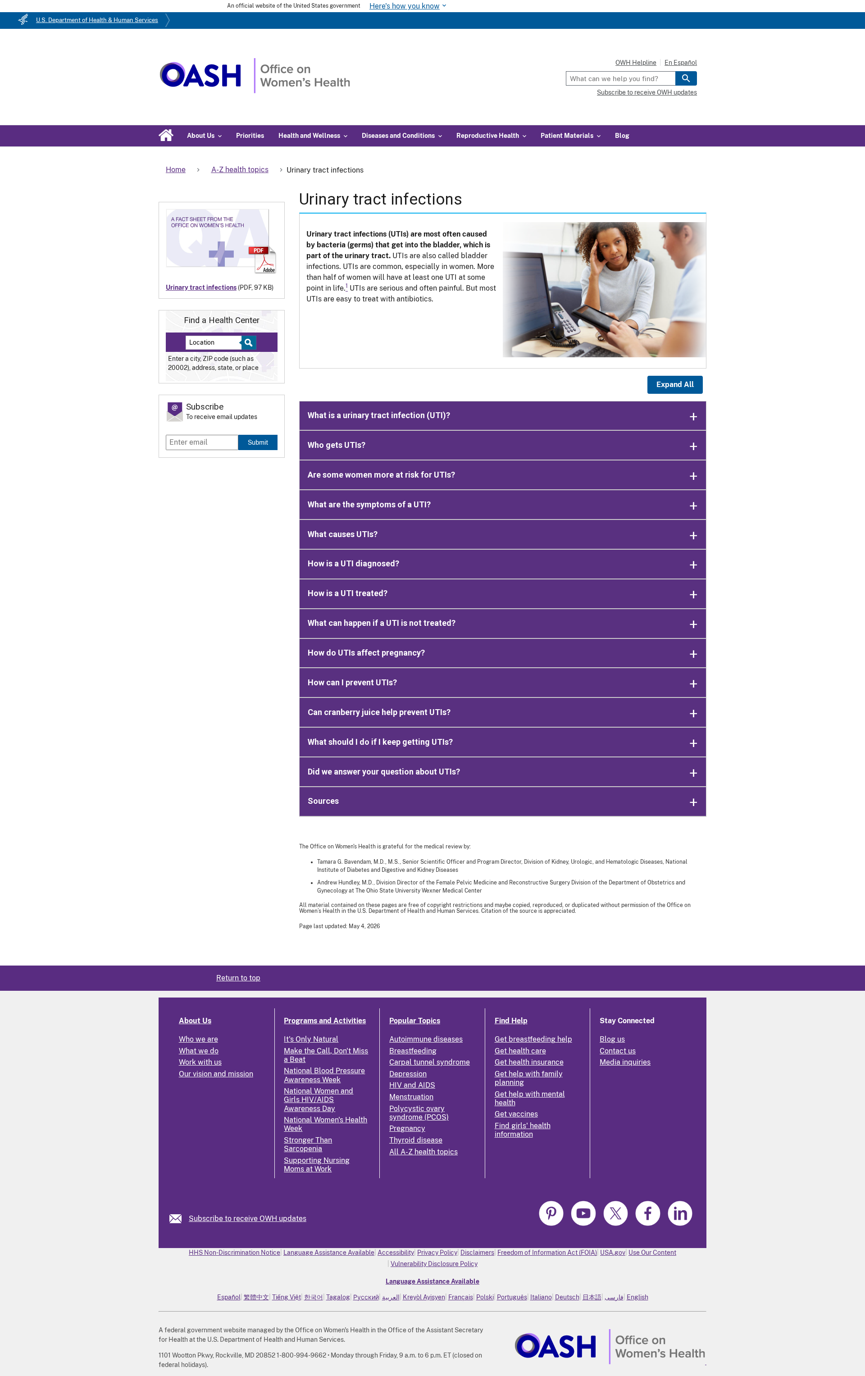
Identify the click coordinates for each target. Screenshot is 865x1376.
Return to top (238, 978)
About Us (195, 1020)
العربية (391, 1297)
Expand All (675, 384)
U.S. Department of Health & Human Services (97, 20)
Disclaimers (477, 1252)
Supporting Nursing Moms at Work (317, 1164)
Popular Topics (414, 1020)
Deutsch (567, 1297)
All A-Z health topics (423, 1152)
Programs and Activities (325, 1020)
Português (512, 1297)
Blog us (612, 1039)
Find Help (511, 1020)
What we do (199, 1051)
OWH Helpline (635, 62)
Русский (366, 1297)
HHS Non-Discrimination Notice (234, 1252)
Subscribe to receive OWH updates (647, 92)
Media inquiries (625, 1062)
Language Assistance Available (328, 1252)
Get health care (520, 1051)
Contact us (618, 1051)
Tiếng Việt (286, 1297)
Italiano (541, 1297)
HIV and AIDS (412, 1085)
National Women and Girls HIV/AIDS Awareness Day (318, 1099)
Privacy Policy (437, 1252)
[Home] (254, 91)
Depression (408, 1074)
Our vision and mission (216, 1074)
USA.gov (612, 1252)
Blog (622, 135)
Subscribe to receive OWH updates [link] (247, 1218)
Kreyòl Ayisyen (424, 1297)
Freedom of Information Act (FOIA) (547, 1252)
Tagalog (338, 1297)
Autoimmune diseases (426, 1039)
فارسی (614, 1297)
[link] (179, 1218)
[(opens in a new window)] (552, 1224)
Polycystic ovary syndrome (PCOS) (419, 1112)
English (637, 1297)
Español (229, 1297)
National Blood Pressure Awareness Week (324, 1075)
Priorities (250, 135)
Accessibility (396, 1252)
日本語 (592, 1297)
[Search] (686, 78)
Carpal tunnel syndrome (429, 1062)
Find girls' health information (523, 1130)
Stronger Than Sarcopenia (308, 1144)
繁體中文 (256, 1297)
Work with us (200, 1062)
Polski (485, 1297)
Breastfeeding (413, 1051)
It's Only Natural (311, 1039)
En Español (681, 62)
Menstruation (411, 1097)
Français (460, 1297)
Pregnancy (407, 1128)
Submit (258, 442)
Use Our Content (652, 1252)
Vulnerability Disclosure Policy (434, 1263)
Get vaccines (516, 1114)
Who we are (198, 1039)
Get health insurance (529, 1062)
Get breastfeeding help (533, 1039)
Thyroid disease (415, 1140)
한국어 (313, 1297)
